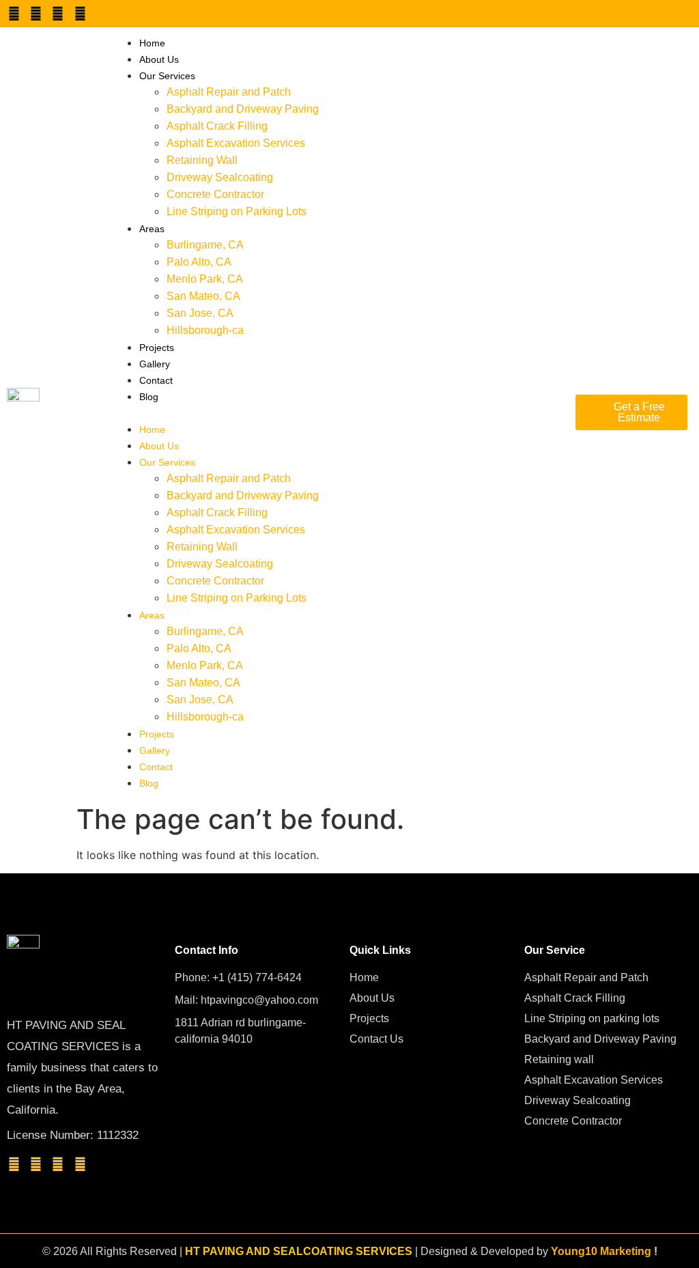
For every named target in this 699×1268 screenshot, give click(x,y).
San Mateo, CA (203, 296)
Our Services (167, 75)
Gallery (154, 363)
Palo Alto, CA (199, 262)
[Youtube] (35, 13)
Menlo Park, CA (205, 279)
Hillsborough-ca (205, 330)
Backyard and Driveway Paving (243, 109)
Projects (156, 347)
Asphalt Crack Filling (217, 126)
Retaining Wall (202, 160)
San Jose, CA (200, 313)
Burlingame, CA (205, 245)
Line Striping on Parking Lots (236, 211)
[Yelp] (80, 13)
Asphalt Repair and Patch (229, 92)
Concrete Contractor (215, 194)
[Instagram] (58, 13)
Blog (148, 396)
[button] (337, 412)
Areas (152, 228)
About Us (159, 59)
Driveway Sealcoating (220, 177)
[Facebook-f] (13, 13)
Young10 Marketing (601, 1251)
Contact (156, 380)
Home (152, 43)
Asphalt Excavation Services (236, 143)
